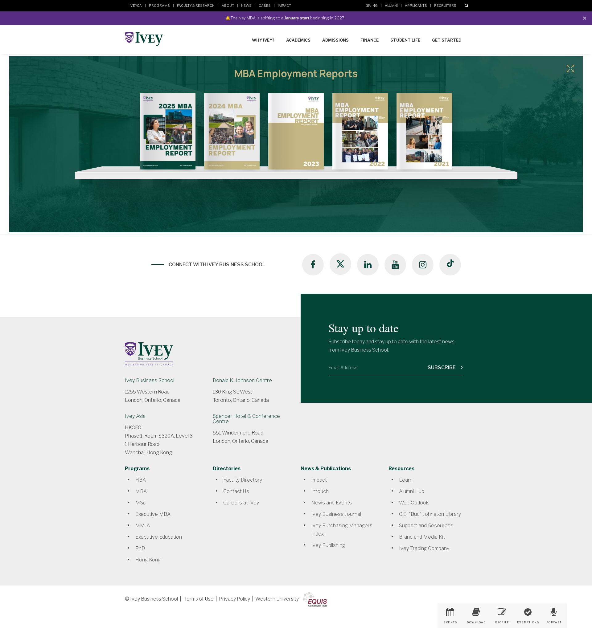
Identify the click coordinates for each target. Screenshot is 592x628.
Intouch (320, 491)
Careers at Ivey (241, 503)
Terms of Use (199, 599)
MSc (140, 503)
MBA (141, 491)
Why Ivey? (263, 40)
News (246, 5)
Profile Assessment (502, 624)
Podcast (553, 622)
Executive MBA (153, 514)
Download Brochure (476, 624)
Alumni (391, 5)
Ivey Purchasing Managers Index (341, 530)
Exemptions (528, 622)
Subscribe (442, 367)
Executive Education (158, 537)
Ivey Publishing (328, 545)
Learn (406, 480)
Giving (371, 5)
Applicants (416, 5)
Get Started (446, 40)
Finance (369, 40)
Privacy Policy (234, 599)
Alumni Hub (411, 491)
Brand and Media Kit (422, 537)
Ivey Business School (149, 380)
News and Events (331, 503)
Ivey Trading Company (424, 548)
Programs (159, 5)
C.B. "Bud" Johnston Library (430, 514)
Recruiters (445, 5)
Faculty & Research (196, 5)
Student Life (405, 40)
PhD (140, 548)
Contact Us (236, 491)
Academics (298, 40)
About (228, 5)
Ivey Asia (135, 416)
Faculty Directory (242, 480)
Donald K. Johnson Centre (242, 380)
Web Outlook (414, 503)
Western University (277, 599)
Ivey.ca (136, 5)
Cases (265, 5)
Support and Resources (426, 525)
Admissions (335, 40)
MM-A (142, 525)
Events (450, 622)
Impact (284, 5)
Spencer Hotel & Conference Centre (246, 418)
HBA (140, 480)
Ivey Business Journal (336, 514)
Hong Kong (148, 560)
